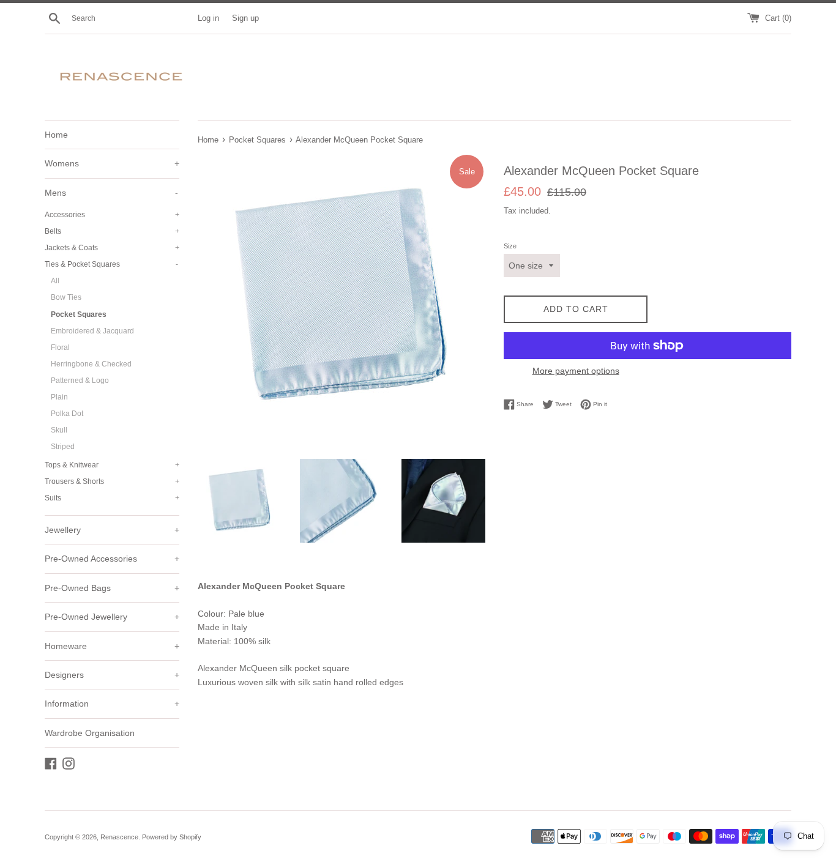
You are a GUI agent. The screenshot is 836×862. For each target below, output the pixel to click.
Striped (63, 446)
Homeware (112, 646)
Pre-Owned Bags (112, 588)
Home (56, 134)
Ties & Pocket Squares (111, 264)
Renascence (119, 837)
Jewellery (112, 530)
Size (510, 246)
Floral (60, 347)
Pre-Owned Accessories (112, 558)
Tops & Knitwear (112, 465)
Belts (112, 231)
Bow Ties (66, 297)
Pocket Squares (78, 314)
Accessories (112, 214)
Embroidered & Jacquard (92, 331)
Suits (112, 498)
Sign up (245, 18)
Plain (59, 397)
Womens (112, 163)
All (55, 281)
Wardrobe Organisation (90, 733)
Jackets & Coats (112, 247)
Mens (111, 193)
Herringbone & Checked (91, 364)
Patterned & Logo (80, 380)
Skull (59, 430)
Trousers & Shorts (112, 481)
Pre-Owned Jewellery (112, 617)
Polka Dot (67, 413)
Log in (208, 18)
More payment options (575, 371)
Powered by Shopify (171, 837)
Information (112, 703)
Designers (112, 675)
